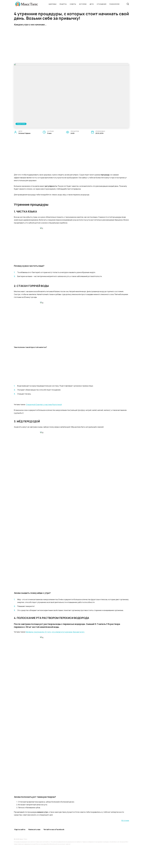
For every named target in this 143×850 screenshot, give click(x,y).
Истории (82, 4)
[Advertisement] (71, 44)
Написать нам (34, 829)
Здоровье (52, 4)
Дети (92, 4)
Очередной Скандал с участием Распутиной (44, 404)
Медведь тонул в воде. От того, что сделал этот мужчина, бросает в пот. (55, 632)
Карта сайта (19, 829)
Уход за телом (21, 124)
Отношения (101, 4)
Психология (114, 4)
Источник (125, 820)
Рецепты (63, 4)
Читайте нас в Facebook (53, 829)
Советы (73, 4)
